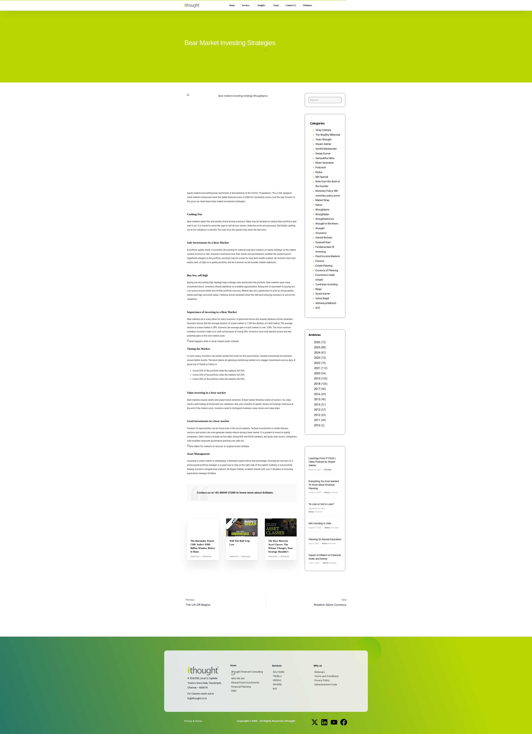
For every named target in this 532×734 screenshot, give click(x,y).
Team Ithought (323, 139)
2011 (317, 420)
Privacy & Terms (193, 721)
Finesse (319, 260)
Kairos (318, 204)
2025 (317, 347)
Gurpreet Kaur (283, 524)
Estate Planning (323, 265)
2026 (317, 342)
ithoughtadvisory (324, 218)
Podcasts (320, 167)
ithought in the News (326, 223)
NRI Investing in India (320, 523)
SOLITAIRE (278, 672)
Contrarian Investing (326, 284)
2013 (317, 409)
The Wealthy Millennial (327, 134)
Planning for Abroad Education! (325, 539)
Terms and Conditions (326, 676)
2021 (317, 368)
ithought (195, 556)
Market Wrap (243, 524)
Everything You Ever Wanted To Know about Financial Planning (324, 485)
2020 (317, 373)
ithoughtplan (322, 214)
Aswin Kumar (322, 293)
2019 (317, 378)
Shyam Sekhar (236, 526)
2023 (317, 357)
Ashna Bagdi (322, 298)
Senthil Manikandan (207, 524)
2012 (317, 415)
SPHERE (277, 684)
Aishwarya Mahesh (325, 303)
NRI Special (321, 176)
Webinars (319, 672)
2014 (317, 404)
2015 (317, 399)
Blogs (194, 524)
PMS (233, 690)
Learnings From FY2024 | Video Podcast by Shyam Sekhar (322, 462)
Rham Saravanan (324, 162)
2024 (317, 352)
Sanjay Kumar (323, 153)
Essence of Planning (326, 270)
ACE (317, 307)
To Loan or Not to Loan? (321, 504)
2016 (317, 394)
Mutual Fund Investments (245, 682)
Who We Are (238, 678)
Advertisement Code (325, 684)
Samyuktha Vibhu (325, 158)
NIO (275, 688)
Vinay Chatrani (323, 130)
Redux (318, 172)
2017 (317, 389)
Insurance (321, 233)
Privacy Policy (322, 680)
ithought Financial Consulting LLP (247, 673)
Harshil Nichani (323, 237)
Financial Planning (241, 686)
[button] (343, 5)
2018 (317, 383)
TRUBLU (277, 676)
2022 (317, 363)
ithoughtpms (322, 209)
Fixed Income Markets (327, 256)
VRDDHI (277, 680)
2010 (317, 425)
